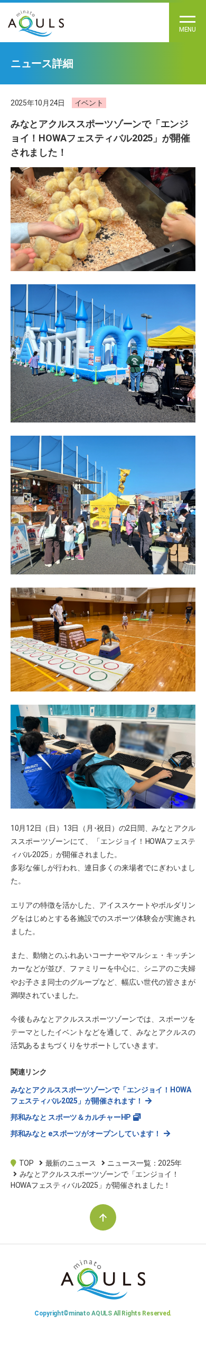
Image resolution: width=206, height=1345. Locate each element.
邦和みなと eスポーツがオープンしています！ (86, 1133)
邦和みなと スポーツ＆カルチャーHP (70, 1117)
